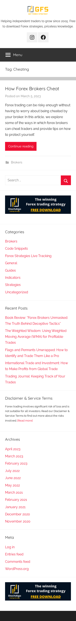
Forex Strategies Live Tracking (28, 256)
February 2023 (16, 463)
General (11, 263)
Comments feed (17, 562)
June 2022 (13, 478)
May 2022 (12, 485)
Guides (10, 270)
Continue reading (20, 146)
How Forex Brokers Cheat (32, 89)
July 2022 (12, 471)
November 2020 (17, 521)
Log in (10, 547)
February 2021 (16, 500)
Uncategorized (16, 292)
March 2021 (14, 492)
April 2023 (12, 449)
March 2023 (14, 456)
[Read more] (25, 420)
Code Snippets (16, 249)
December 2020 (17, 514)
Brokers (16, 162)
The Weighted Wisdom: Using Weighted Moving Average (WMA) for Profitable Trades (35, 337)
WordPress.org (17, 569)
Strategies (13, 285)
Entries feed (14, 554)
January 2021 (15, 507)
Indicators (12, 278)
